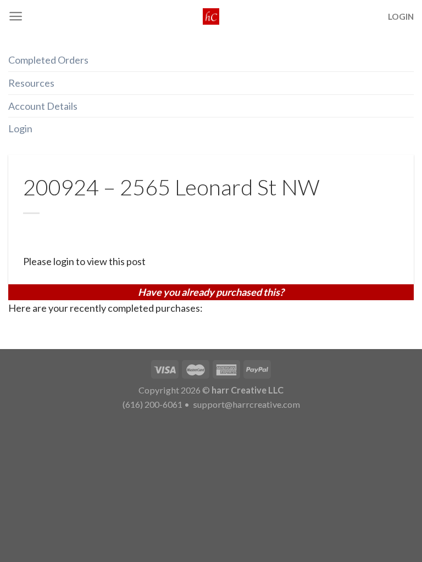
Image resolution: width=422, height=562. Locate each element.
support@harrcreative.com (245, 404)
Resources (31, 83)
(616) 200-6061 (152, 404)
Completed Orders (48, 60)
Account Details (42, 106)
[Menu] (15, 16)
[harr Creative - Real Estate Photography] (211, 16)
